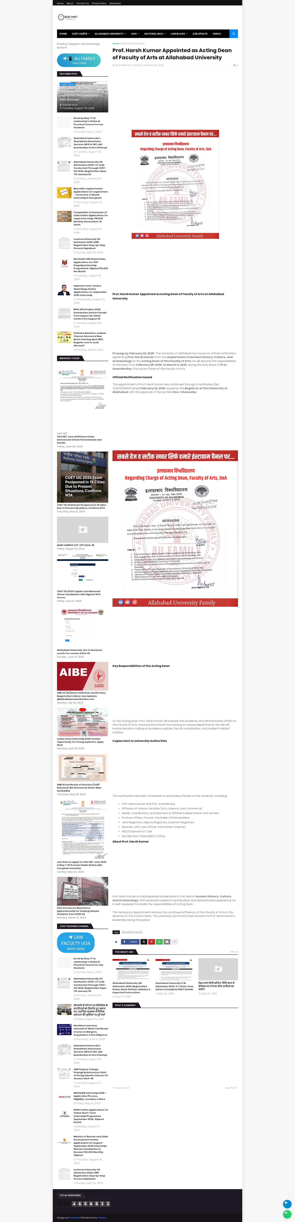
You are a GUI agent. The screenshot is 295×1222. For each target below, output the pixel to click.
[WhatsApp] (159, 942)
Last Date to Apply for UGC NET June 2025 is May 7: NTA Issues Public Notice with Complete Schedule (81, 865)
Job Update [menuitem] (200, 33)
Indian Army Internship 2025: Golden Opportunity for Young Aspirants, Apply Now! (80, 742)
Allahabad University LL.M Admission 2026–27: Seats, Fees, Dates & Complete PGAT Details (175, 986)
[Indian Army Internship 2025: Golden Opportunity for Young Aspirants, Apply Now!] (83, 735)
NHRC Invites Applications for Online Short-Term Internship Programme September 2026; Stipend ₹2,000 (91, 1116)
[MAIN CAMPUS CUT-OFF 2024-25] (83, 542)
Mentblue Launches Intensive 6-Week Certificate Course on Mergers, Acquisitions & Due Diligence (91, 1030)
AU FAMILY (81, 60)
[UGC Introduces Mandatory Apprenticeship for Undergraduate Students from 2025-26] (83, 905)
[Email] (167, 942)
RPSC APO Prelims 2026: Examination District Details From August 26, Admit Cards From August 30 (90, 314)
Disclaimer (115, 3)
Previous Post (121, 1087)
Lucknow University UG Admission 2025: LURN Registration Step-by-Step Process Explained (89, 244)
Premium (74, 1217)
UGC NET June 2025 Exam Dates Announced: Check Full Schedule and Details (79, 439)
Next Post (230, 1087)
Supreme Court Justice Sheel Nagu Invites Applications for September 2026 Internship (90, 290)
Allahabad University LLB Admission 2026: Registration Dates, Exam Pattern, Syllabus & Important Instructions (131, 988)
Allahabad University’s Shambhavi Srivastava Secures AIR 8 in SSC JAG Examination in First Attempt (82, 94)
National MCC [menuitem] (153, 33)
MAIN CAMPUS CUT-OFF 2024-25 (75, 545)
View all (234, 951)
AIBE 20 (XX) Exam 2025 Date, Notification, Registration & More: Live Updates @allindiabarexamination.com (81, 696)
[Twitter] (144, 942)
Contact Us (82, 3)
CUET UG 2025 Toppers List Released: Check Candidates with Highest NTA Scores (79, 594)
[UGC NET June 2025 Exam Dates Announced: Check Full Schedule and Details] (83, 430)
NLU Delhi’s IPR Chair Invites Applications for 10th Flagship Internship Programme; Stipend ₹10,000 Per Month (91, 265)
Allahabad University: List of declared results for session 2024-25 (79, 652)
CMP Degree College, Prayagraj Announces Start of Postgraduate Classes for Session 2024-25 (91, 1074)
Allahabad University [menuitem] (109, 33)
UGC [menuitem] (134, 33)
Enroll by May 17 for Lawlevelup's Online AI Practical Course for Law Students (88, 123)
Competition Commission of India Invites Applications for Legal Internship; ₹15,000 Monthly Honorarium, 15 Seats (91, 218)
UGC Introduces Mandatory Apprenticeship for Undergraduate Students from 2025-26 (78, 911)
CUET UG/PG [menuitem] (79, 33)
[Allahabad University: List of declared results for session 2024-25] (83, 647)
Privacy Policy (99, 3)
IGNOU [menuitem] (217, 33)
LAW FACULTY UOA (75, 942)
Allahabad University (132, 43)
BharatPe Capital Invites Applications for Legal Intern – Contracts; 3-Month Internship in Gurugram (91, 193)
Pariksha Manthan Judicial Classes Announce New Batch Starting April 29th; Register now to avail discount (90, 339)
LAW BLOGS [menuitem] (178, 33)
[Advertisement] (175, 102)
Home (60, 3)
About (70, 3)
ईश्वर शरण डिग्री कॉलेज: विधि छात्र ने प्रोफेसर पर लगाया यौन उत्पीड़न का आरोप (216, 986)
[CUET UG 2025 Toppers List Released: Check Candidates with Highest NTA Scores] (83, 588)
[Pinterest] (151, 942)
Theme (102, 1217)
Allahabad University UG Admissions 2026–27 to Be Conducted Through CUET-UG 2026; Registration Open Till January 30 (90, 168)
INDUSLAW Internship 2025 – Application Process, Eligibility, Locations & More (90, 1096)
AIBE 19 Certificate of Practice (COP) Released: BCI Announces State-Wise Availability (79, 787)
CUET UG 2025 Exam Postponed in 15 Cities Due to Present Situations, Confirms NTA (81, 507)
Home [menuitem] (63, 33)
